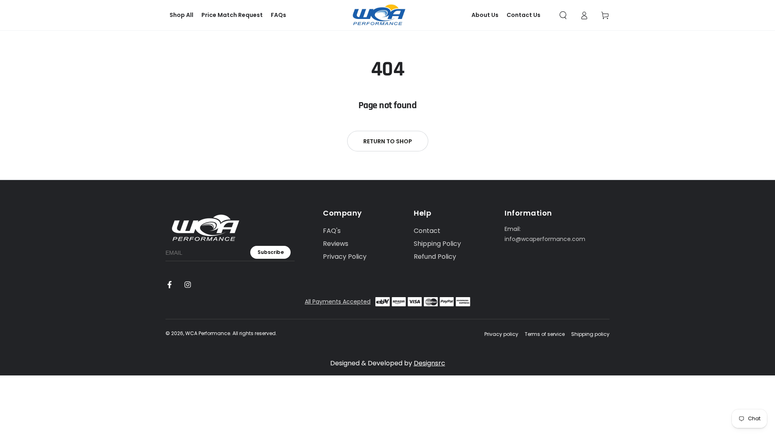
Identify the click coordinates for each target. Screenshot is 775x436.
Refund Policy (435, 256)
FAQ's (332, 230)
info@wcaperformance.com (545, 239)
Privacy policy (501, 334)
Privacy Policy (345, 256)
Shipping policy (590, 334)
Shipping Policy (437, 243)
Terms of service (545, 334)
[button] (563, 15)
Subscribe (271, 252)
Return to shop (387, 141)
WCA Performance (207, 333)
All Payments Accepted (338, 302)
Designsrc (429, 363)
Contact (427, 230)
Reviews (335, 243)
